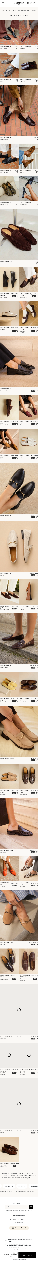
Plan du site (19, 1222)
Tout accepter (28, 1255)
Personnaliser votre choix (10, 1255)
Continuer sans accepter (19, 1259)
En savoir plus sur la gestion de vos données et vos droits (19, 1210)
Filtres (7, 10)
